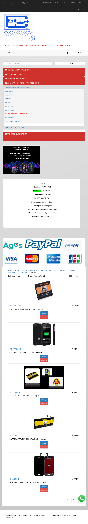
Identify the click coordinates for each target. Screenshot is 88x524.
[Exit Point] (44, 27)
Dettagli (44, 313)
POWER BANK (9, 110)
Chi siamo (18, 45)
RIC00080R (15, 479)
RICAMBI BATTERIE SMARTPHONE (16, 114)
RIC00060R (15, 392)
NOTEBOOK (9, 106)
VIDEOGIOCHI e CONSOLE (16, 127)
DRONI (7, 102)
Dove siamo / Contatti (37, 45)
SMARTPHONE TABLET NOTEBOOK (23, 83)
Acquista (44, 317)
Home (7, 45)
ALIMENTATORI (10, 95)
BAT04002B (15, 305)
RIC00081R (15, 435)
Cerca (71, 63)
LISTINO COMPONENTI (17, 78)
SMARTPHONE (10, 117)
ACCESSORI (9, 91)
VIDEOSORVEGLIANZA (17, 134)
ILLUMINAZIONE (14, 74)
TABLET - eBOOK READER (13, 121)
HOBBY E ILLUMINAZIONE (18, 70)
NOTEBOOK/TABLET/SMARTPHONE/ (19, 87)
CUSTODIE (8, 99)
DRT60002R (15, 349)
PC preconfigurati (62, 45)
